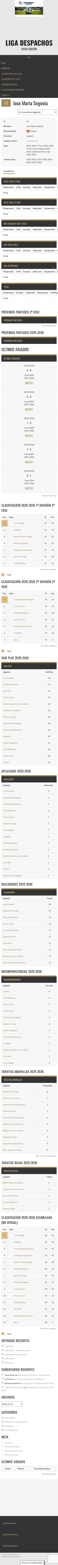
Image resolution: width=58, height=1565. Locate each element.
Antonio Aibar (9, 1208)
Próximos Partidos (9, 84)
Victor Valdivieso (10, 1202)
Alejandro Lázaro (10, 1137)
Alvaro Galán (8, 923)
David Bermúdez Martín (13, 956)
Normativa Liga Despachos (16, 1422)
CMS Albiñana (20, 563)
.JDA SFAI (7, 691)
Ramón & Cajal (20, 556)
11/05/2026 (29, 444)
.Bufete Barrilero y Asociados (15, 704)
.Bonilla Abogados (10, 684)
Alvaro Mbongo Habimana (14, 962)
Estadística (9, 171)
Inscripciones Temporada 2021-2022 (37, 1383)
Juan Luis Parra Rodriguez (14, 1104)
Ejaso (16, 639)
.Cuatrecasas (8, 697)
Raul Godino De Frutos (13, 949)
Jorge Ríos (7, 943)
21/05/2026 (29, 365)
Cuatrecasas (32, 141)
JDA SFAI (18, 633)
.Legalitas (7, 736)
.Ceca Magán (8, 678)
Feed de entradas (12, 1446)
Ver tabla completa (48, 569)
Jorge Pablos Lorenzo (14, 1387)
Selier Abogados (21, 543)
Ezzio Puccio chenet (11, 1098)
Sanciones (9, 1358)
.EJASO (6, 762)
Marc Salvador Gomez (12, 1150)
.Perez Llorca (8, 756)
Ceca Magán (19, 523)
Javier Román (8, 904)
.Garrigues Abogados (12, 710)
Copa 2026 (9, 1346)
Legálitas (18, 530)
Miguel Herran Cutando (13, 1130)
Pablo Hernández (10, 917)
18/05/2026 (29, 392)
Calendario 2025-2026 (10, 78)
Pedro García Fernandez (13, 1117)
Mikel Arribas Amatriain (13, 1182)
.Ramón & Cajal (9, 717)
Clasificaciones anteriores (12, 89)
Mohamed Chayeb (11, 910)
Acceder (8, 1442)
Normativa (5, 68)
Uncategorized (11, 1430)
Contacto (5, 95)
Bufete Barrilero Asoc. (23, 626)
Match (29, 383)
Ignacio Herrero (10, 936)
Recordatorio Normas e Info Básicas (34, 1375)
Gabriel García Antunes (13, 1124)
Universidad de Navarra (24, 599)
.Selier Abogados (10, 743)
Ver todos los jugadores (46, 1156)
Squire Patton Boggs (23, 536)
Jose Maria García (10, 930)
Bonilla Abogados (21, 613)
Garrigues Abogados (23, 550)
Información (10, 1418)
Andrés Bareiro (9, 1111)
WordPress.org (11, 1455)
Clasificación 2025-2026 (11, 73)
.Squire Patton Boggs (12, 723)
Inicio (3, 62)
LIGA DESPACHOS (29, 43)
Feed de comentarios (14, 1451)
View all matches (49, 325)
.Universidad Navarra (12, 730)
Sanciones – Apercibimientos (17, 1350)
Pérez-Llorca (19, 619)
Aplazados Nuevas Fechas (16, 1354)
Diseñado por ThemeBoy (11, 1557)
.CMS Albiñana (9, 749)
